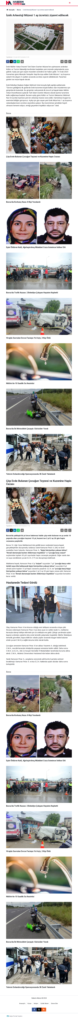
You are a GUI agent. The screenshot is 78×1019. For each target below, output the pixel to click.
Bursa (19, 10)
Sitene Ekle (54, 1003)
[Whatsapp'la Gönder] (18, 61)
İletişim (36, 1003)
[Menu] (70, 3)
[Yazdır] (22, 61)
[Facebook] (7, 61)
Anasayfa (11, 10)
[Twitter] (11, 61)
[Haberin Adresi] (15, 3)
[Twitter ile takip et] (39, 1009)
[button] (62, 61)
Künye (29, 1003)
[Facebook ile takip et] (34, 1009)
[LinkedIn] (14, 61)
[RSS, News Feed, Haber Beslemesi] (43, 1009)
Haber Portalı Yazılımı (15, 1016)
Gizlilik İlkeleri (45, 1003)
